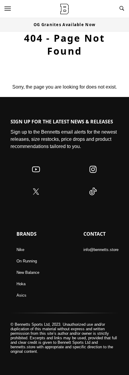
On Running (26, 261)
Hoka (21, 284)
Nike (20, 249)
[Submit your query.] (121, 9)
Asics (21, 295)
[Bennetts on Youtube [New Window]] (36, 175)
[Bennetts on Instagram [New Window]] (93, 175)
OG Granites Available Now (65, 24)
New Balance (27, 272)
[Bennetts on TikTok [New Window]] (93, 197)
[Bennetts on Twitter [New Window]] (36, 197)
